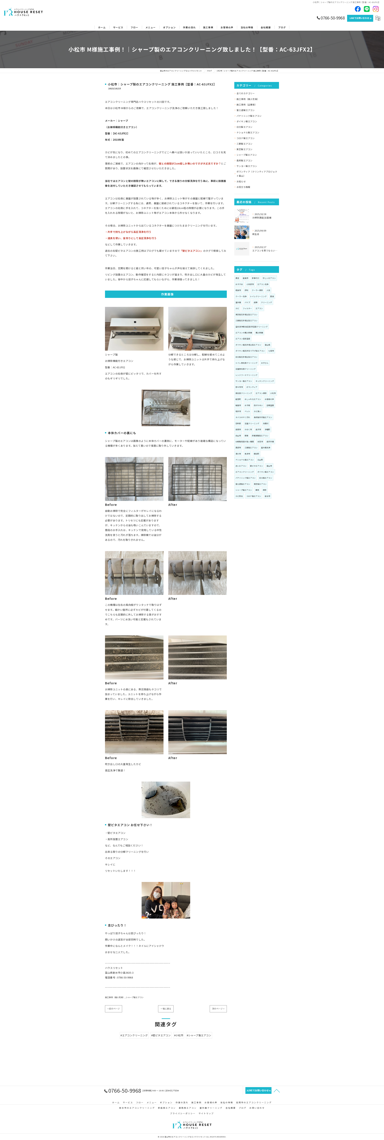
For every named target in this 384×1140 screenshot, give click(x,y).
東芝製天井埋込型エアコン (246, 314)
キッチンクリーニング (265, 381)
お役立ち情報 (243, 187)
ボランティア (251, 387)
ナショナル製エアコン (248, 132)
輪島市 (238, 405)
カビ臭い (257, 411)
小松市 (273, 393)
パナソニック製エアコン (249, 115)
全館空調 (270, 405)
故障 (255, 302)
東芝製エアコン (244, 149)
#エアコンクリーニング (134, 1035)
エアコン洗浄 (262, 284)
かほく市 (248, 429)
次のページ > (218, 1008)
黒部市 (238, 447)
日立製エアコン (244, 126)
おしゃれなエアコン (253, 399)
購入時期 (259, 332)
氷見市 (260, 441)
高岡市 (238, 429)
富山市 (269, 466)
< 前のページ (113, 1008)
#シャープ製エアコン (199, 1035)
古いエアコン (241, 466)
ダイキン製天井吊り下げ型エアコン (250, 350)
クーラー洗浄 (241, 296)
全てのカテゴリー (246, 93)
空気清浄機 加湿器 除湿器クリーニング (252, 326)
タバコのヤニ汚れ (243, 417)
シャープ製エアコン (135, 997)
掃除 (264, 490)
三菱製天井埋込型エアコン (246, 320)
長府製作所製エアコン (263, 417)
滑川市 (238, 453)
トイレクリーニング (258, 296)
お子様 (247, 405)
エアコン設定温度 (243, 338)
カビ (237, 308)
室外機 (238, 302)
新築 (246, 435)
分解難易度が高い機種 (245, 441)
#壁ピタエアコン (161, 1035)
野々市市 (239, 387)
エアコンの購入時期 (244, 332)
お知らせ (241, 181)
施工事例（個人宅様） (115, 997)
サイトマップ (206, 1113)
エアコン (259, 308)
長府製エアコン (244, 160)
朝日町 (256, 453)
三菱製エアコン (244, 143)
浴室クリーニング (252, 423)
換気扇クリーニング (244, 393)
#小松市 (178, 1035)
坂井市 (238, 411)
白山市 (238, 435)
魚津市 (247, 453)
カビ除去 (239, 496)
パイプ (247, 302)
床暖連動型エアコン (260, 435)
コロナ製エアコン (246, 138)
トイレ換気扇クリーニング (246, 363)
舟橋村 (265, 423)
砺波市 (238, 290)
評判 (246, 290)
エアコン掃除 (261, 393)
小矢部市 (250, 284)
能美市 (245, 278)
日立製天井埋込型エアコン (246, 357)
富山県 (267, 344)
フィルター (247, 308)
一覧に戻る (165, 1008)
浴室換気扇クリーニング (246, 369)
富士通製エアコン (246, 110)
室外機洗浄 (265, 447)
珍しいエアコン (269, 278)
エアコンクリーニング (245, 472)
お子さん (264, 363)
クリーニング (266, 302)
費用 (257, 490)
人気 (268, 290)
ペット (247, 411)
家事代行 (255, 278)
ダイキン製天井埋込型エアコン (248, 344)
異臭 (272, 296)
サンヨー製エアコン (247, 166)
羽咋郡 (238, 423)
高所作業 (270, 441)
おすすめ (239, 284)
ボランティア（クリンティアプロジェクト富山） (257, 173)
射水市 (267, 496)
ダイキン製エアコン (247, 121)
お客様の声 (269, 399)
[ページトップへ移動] (277, 1091)
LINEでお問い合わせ (359, 17)
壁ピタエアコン (256, 466)
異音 (237, 278)
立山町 (260, 459)
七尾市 (271, 350)
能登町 (238, 399)
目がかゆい (258, 405)
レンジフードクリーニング (246, 375)
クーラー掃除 (257, 290)
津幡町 (267, 429)
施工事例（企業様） (247, 104)
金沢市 (258, 429)
